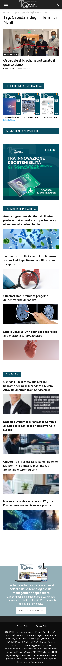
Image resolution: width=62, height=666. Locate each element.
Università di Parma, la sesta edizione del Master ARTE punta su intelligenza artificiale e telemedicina (31, 465)
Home (6, 12)
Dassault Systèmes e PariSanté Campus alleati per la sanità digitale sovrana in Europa (29, 426)
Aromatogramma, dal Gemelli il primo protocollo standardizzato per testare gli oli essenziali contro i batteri (30, 220)
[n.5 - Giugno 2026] (31, 104)
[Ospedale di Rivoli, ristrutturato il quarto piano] (31, 42)
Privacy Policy (23, 626)
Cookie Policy (42, 626)
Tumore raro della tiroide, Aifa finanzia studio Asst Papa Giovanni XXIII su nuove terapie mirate (30, 260)
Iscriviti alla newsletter (23, 130)
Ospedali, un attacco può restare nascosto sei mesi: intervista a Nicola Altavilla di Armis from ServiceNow (28, 386)
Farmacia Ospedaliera (21, 208)
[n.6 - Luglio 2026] (12, 104)
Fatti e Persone (10, 54)
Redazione (8, 68)
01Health (12, 374)
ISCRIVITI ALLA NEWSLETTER (31, 610)
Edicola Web (9, 120)
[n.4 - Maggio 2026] (50, 104)
